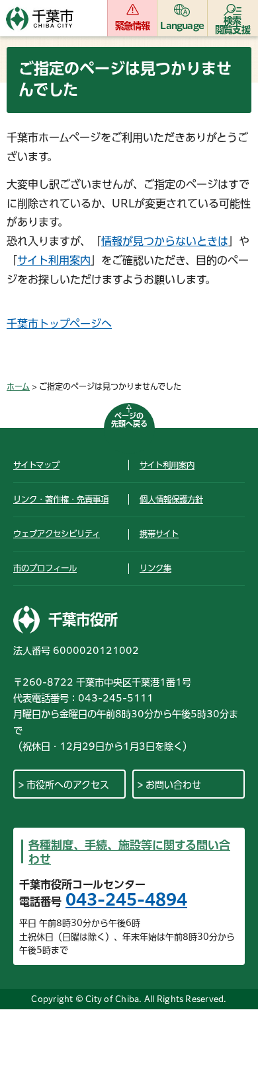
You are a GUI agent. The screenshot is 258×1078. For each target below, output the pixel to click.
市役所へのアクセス (67, 784)
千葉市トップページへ (59, 323)
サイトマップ (36, 465)
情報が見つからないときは (164, 241)
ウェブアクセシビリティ (56, 534)
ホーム (18, 386)
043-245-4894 (126, 900)
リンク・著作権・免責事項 (60, 499)
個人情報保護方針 (171, 499)
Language (182, 25)
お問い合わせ (173, 784)
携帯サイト (159, 534)
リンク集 (155, 568)
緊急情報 (132, 25)
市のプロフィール (45, 568)
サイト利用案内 (54, 260)
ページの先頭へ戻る (129, 419)
